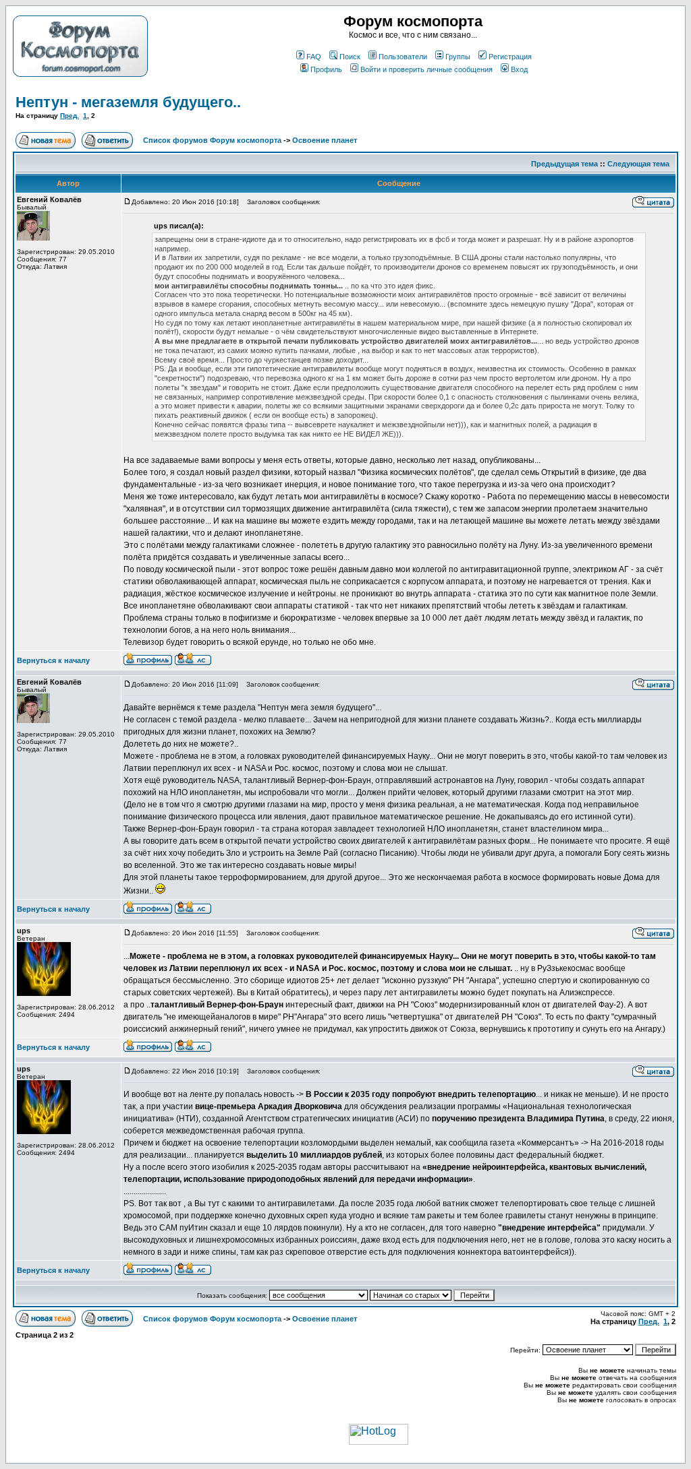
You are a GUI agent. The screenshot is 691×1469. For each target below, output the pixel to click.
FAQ (313, 57)
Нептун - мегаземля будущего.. (128, 102)
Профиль (326, 69)
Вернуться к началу (53, 660)
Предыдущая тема (564, 164)
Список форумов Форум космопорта (212, 140)
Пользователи (403, 57)
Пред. (69, 115)
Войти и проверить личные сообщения (426, 69)
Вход (519, 69)
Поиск (349, 57)
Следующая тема (638, 164)
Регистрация (510, 57)
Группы (457, 57)
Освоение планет (324, 140)
